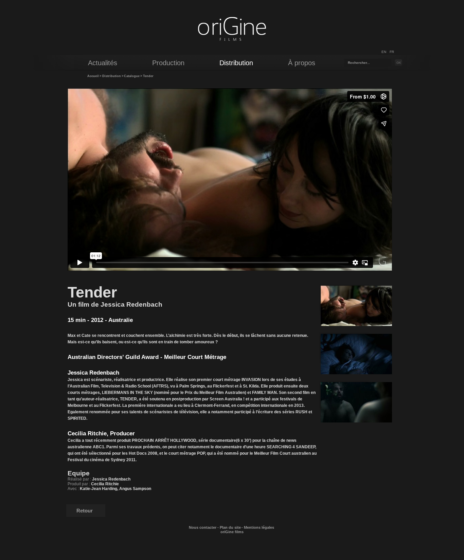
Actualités (102, 63)
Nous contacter (202, 527)
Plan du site (230, 527)
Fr (392, 52)
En (383, 52)
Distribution (111, 76)
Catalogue (132, 76)
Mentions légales (259, 527)
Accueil (93, 76)
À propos (301, 63)
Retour (84, 510)
